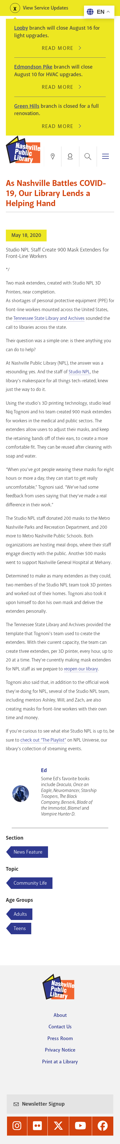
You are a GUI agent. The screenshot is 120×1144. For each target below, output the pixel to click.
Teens (20, 928)
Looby (21, 28)
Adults (20, 914)
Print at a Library (60, 1062)
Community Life (30, 883)
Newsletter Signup (43, 1104)
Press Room (60, 1038)
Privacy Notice (60, 1050)
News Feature (28, 852)
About (60, 1015)
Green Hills (26, 106)
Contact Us (60, 1027)
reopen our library (81, 669)
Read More (60, 48)
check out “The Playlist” (43, 740)
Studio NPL (79, 372)
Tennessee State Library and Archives (49, 318)
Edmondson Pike (33, 67)
